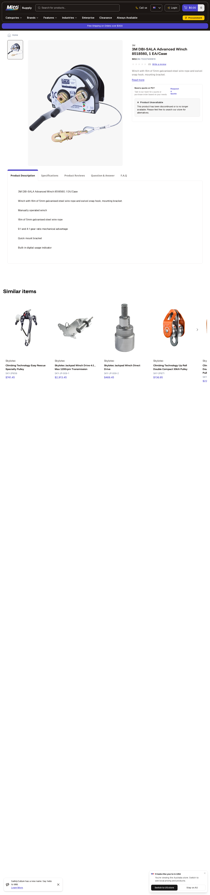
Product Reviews (74, 175)
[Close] (205, 873)
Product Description (23, 175)
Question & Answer (103, 175)
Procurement (195, 17)
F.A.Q (124, 175)
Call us (143, 7)
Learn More (17, 887)
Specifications (49, 175)
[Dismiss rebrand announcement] (58, 884)
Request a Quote (174, 91)
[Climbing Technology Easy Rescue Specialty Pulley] (26, 328)
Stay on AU (192, 887)
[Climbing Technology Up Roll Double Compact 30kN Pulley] (174, 328)
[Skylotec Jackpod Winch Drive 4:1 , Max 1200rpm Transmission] (75, 328)
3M (133, 45)
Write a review (159, 64)
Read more (138, 80)
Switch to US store (164, 887)
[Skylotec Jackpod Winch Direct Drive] (125, 328)
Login (174, 7)
